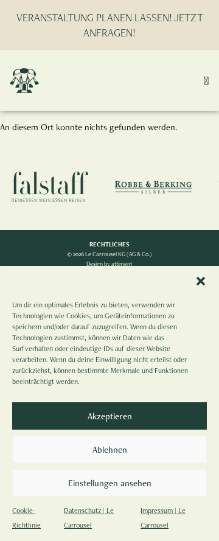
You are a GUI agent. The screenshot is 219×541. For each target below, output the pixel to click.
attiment (122, 264)
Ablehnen (109, 449)
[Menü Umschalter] (206, 80)
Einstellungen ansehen (109, 483)
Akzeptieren (110, 416)
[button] (201, 281)
